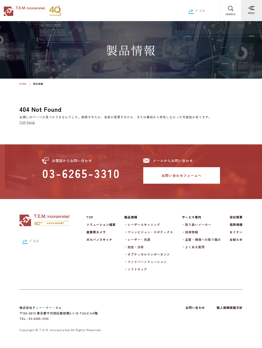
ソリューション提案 (101, 224)
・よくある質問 (193, 247)
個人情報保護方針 (230, 307)
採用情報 (236, 224)
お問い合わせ (195, 307)
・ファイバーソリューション (145, 261)
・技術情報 (190, 232)
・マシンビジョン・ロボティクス (148, 232)
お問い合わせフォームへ (181, 175)
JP (191, 10)
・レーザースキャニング (142, 224)
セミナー (236, 232)
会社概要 (236, 217)
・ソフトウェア (135, 269)
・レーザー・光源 (137, 239)
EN (202, 10)
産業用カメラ (96, 232)
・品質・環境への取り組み (201, 239)
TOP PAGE (27, 122)
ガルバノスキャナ (99, 239)
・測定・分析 (134, 247)
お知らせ (236, 239)
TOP (89, 217)
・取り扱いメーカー (196, 224)
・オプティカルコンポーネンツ (147, 254)
